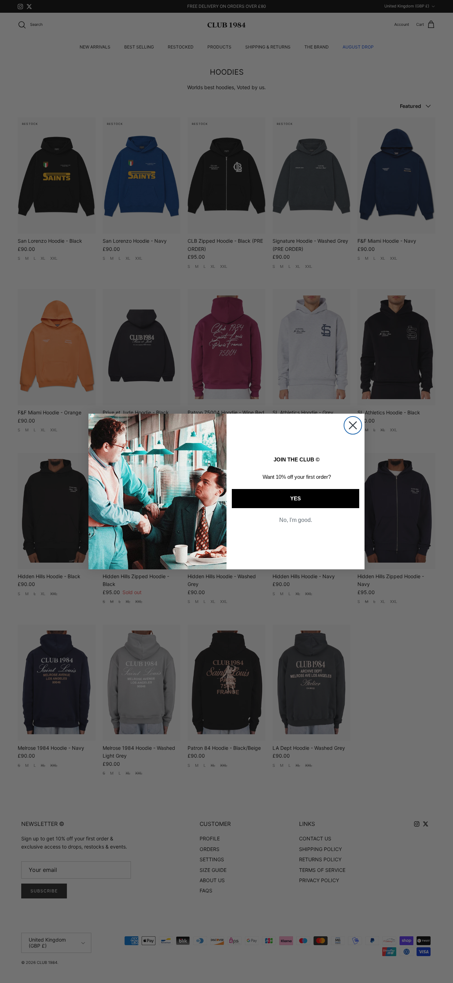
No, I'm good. (295, 520)
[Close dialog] (353, 425)
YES (295, 498)
